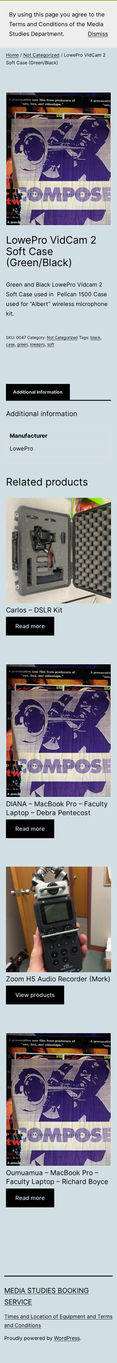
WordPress (67, 1338)
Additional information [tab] (37, 392)
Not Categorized (41, 55)
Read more (30, 626)
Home (12, 55)
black (95, 337)
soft (50, 344)
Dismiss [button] (98, 33)
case (10, 344)
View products (35, 995)
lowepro (37, 344)
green (22, 344)
